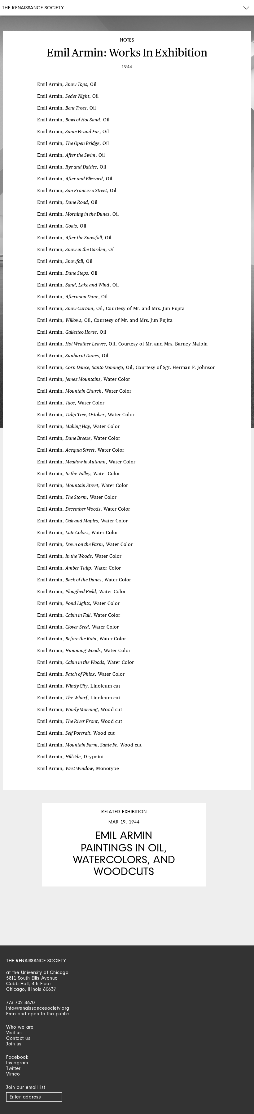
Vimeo (13, 1074)
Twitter (13, 1068)
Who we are (19, 1027)
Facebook (17, 1057)
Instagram (17, 1063)
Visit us (14, 1032)
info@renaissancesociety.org (37, 1008)
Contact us (18, 1038)
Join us (14, 1044)
